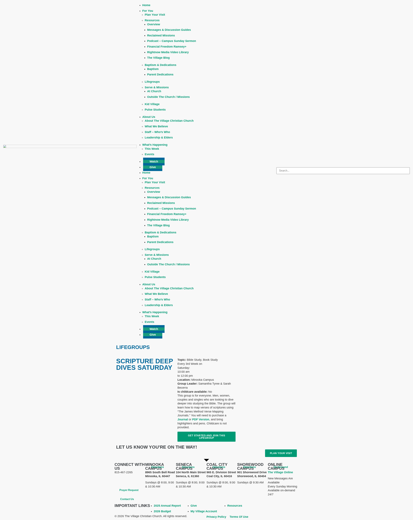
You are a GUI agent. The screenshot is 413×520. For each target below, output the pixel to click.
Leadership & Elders (159, 137)
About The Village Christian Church (169, 120)
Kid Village (152, 104)
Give (153, 167)
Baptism (153, 69)
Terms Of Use (239, 516)
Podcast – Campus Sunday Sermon (171, 41)
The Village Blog (158, 57)
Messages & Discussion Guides (169, 29)
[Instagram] (136, 480)
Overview (153, 24)
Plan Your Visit (155, 14)
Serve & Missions (157, 87)
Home (146, 5)
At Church (154, 91)
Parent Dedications (160, 74)
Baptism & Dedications (160, 65)
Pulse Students (155, 109)
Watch (154, 161)
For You (147, 10)
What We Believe (156, 126)
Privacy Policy (216, 516)
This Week (152, 148)
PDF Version (200, 419)
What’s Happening (154, 144)
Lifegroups (152, 81)
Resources (152, 20)
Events (149, 154)
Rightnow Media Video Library (168, 52)
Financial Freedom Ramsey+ (166, 46)
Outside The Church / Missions (168, 96)
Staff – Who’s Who (157, 132)
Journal (182, 419)
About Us (148, 116)
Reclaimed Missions (161, 35)
